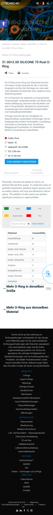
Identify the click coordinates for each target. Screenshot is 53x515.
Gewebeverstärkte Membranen (26, 398)
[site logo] (10, 3)
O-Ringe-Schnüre (26, 386)
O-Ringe (26, 375)
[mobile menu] (48, 3)
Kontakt (26, 490)
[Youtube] (17, 510)
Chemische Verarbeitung (27, 436)
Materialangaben (11, 172)
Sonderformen (26, 390)
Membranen (26, 394)
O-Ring (23, 44)
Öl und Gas (26, 440)
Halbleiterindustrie (26, 444)
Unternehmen (27, 479)
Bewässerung (27, 425)
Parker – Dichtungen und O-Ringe (26, 471)
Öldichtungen (26, 412)
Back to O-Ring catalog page (17, 54)
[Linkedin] (21, 510)
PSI (26, 467)
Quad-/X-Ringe (26, 379)
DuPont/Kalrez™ (26, 460)
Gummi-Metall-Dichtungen (26, 401)
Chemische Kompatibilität (37, 171)
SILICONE (32, 44)
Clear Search (38, 223)
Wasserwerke (27, 421)
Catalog (15, 44)
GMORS (26, 464)
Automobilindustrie (26, 451)
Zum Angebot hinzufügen (21, 161)
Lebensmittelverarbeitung (26, 447)
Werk (26, 482)
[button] (46, 274)
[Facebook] (24, 510)
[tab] (13, 173)
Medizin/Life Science (26, 429)
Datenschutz (29, 504)
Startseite (6, 44)
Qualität (26, 486)
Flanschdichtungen (26, 405)
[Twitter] (28, 510)
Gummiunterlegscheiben (26, 409)
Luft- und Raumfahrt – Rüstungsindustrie (26, 432)
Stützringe (26, 383)
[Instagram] (31, 510)
